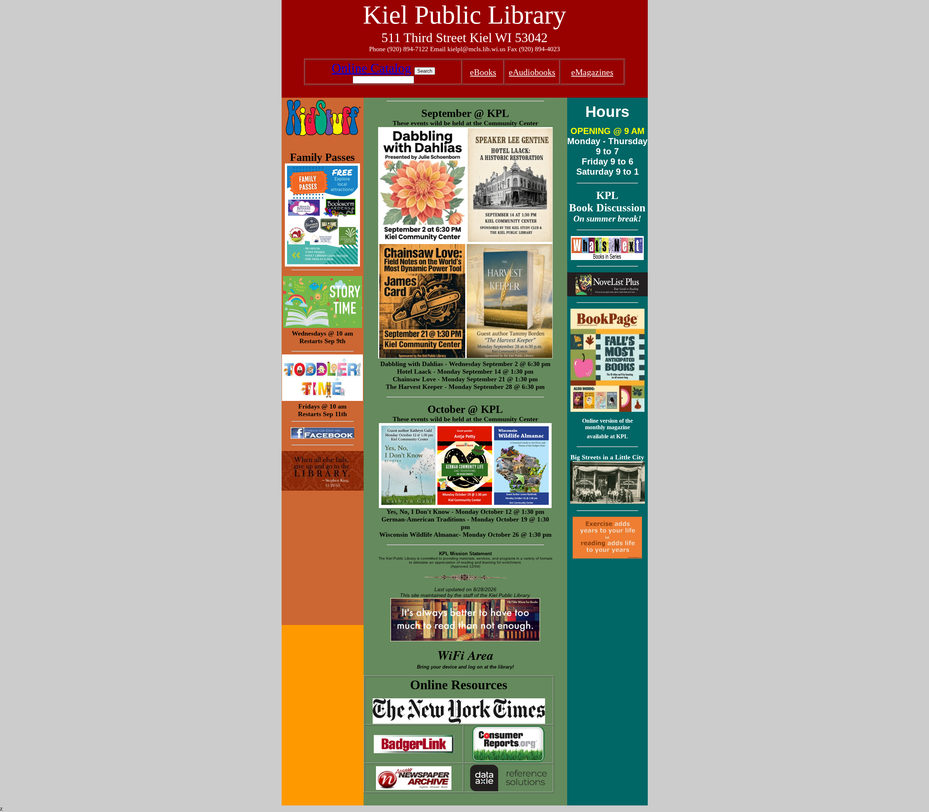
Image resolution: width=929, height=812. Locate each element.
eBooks (483, 72)
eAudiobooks (532, 72)
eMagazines (592, 72)
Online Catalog (371, 68)
